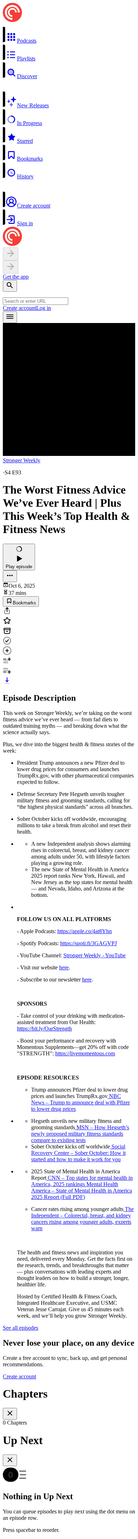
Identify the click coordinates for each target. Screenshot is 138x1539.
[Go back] (10, 253)
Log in (43, 308)
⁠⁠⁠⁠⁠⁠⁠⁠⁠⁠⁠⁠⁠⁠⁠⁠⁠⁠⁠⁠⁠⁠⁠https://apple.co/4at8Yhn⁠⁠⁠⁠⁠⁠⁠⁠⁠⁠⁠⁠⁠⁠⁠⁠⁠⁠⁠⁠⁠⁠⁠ (84, 931)
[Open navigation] (10, 317)
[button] (69, 35)
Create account (19, 308)
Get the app (16, 277)
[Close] (10, 1414)
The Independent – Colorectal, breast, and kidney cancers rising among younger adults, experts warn (82, 1218)
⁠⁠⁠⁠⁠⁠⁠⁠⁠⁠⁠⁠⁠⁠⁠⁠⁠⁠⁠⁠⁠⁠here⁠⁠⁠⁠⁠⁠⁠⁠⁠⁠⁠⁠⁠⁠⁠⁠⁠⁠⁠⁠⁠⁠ (64, 967)
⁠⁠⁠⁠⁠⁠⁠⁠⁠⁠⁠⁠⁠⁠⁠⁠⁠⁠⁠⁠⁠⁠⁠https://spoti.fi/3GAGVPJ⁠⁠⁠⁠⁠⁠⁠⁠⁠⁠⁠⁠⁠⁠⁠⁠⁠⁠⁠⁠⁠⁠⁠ (88, 943)
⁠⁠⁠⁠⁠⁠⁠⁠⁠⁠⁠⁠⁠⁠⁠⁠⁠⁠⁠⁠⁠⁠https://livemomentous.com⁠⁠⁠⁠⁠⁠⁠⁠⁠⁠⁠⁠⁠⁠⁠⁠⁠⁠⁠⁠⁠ (85, 1053)
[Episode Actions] (10, 576)
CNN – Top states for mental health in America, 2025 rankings (82, 1181)
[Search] (10, 286)
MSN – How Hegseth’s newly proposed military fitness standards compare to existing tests (80, 1133)
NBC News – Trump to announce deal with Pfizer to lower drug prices (80, 1102)
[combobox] (35, 301)
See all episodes (20, 1328)
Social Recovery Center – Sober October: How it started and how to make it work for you (78, 1153)
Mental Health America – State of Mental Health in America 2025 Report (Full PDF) (81, 1190)
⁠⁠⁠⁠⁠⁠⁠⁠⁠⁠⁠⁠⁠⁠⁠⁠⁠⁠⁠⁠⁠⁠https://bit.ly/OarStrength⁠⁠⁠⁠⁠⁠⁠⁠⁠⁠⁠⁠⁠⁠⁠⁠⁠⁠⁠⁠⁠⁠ (44, 1029)
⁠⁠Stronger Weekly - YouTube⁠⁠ (94, 955)
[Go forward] (10, 267)
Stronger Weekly (21, 460)
